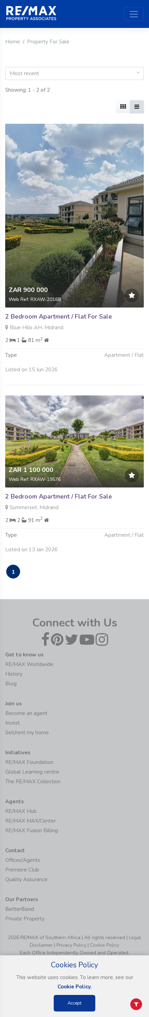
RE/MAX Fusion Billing (31, 830)
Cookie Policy (104, 945)
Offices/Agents (22, 860)
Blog (11, 683)
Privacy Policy (71, 945)
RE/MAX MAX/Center (30, 820)
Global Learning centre (32, 771)
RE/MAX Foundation (29, 762)
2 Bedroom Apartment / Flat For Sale (58, 316)
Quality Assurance (26, 879)
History (14, 674)
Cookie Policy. (75, 986)
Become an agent (26, 713)
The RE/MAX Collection (33, 781)
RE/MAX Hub (21, 811)
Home (12, 41)
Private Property (25, 918)
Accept (74, 1003)
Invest (12, 722)
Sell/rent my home (27, 732)
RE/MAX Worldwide (29, 664)
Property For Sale (48, 41)
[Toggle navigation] (133, 14)
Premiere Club (22, 869)
